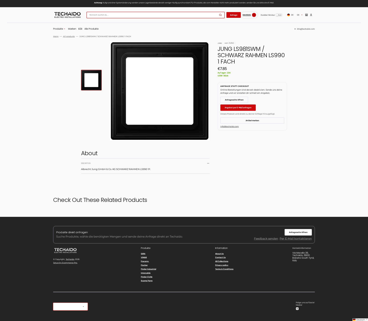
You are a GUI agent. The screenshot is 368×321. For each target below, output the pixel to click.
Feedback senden (266, 238)
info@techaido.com (306, 29)
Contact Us (220, 257)
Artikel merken (252, 120)
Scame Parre (147, 280)
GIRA (143, 254)
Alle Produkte (91, 28)
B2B (80, 28)
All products (69, 36)
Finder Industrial (148, 269)
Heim (56, 36)
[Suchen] (221, 15)
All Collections (221, 261)
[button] (311, 15)
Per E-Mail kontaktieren (296, 238)
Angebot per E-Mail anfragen (238, 107)
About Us (219, 254)
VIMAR (144, 257)
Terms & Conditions (224, 269)
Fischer (144, 265)
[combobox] (156, 15)
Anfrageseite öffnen (234, 100)
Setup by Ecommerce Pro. (65, 263)
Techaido (70, 259)
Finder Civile (146, 277)
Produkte (58, 28)
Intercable (146, 273)
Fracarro (145, 261)
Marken (72, 28)
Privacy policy (221, 265)
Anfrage (233, 15)
